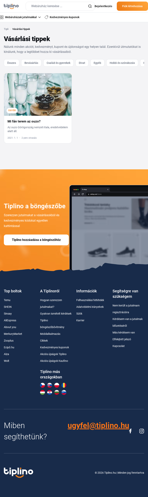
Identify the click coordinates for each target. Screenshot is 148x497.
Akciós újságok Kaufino (54, 360)
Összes (11, 62)
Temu (7, 300)
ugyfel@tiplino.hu (98, 425)
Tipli (6, 29)
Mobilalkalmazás (50, 333)
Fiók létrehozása (132, 6)
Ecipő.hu (9, 347)
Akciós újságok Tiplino (53, 354)
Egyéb (97, 62)
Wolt (6, 360)
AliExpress (10, 320)
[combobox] (60, 6)
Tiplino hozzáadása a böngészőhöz (36, 240)
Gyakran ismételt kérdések (55, 313)
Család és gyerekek (58, 62)
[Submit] (90, 6)
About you (10, 327)
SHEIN (8, 306)
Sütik (79, 313)
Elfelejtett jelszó (122, 339)
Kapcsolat (119, 346)
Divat (82, 62)
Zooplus (8, 340)
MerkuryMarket (13, 333)
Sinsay (8, 313)
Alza (6, 354)
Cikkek (44, 340)
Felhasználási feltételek (90, 300)
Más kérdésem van (124, 332)
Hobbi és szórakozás (122, 62)
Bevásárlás (31, 62)
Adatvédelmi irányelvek (90, 306)
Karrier (80, 320)
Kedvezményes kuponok (54, 347)
